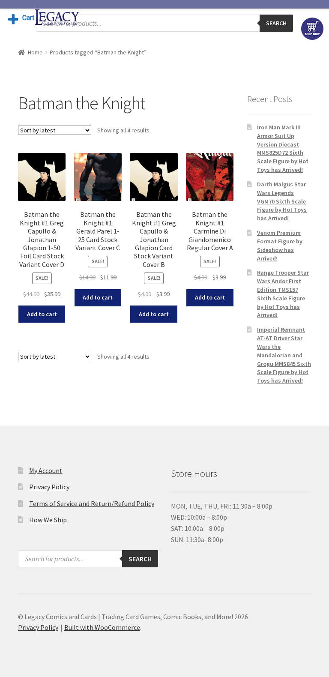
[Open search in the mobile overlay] (164, 23)
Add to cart (42, 314)
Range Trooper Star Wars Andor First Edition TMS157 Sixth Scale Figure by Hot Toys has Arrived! (283, 294)
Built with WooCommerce (102, 627)
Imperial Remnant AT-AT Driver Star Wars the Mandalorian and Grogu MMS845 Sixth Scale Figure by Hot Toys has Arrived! (284, 355)
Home (35, 52)
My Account (46, 470)
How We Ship (48, 519)
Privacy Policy (49, 486)
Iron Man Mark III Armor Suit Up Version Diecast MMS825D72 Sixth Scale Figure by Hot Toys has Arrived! (282, 148)
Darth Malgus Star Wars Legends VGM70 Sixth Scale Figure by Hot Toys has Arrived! (282, 201)
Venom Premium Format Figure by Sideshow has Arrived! (279, 245)
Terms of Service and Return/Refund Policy (91, 503)
